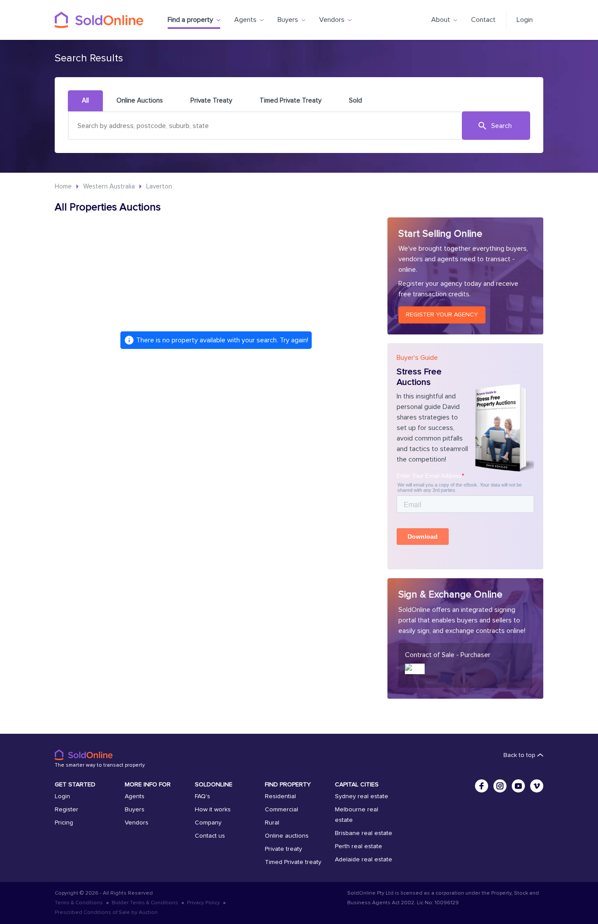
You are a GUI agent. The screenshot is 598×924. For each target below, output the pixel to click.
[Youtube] (518, 786)
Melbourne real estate (356, 815)
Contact (483, 19)
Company (208, 823)
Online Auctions (139, 100)
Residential (280, 796)
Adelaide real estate (363, 859)
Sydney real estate (361, 796)
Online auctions (287, 836)
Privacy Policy (203, 903)
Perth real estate (358, 846)
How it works (213, 810)
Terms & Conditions (79, 903)
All (85, 100)
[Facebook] (481, 786)
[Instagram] (500, 786)
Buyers (288, 19)
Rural (272, 823)
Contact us (210, 836)
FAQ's (202, 796)
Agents (245, 19)
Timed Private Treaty (290, 100)
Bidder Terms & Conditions (145, 903)
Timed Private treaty (293, 862)
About (440, 19)
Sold (355, 100)
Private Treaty (211, 100)
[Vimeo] (536, 786)
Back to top (520, 755)
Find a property (190, 19)
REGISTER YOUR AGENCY (442, 315)
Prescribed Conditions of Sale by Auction (106, 912)
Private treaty (283, 849)
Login (525, 19)
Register (66, 810)
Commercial (281, 810)
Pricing (64, 823)
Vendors (332, 19)
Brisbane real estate (363, 833)
